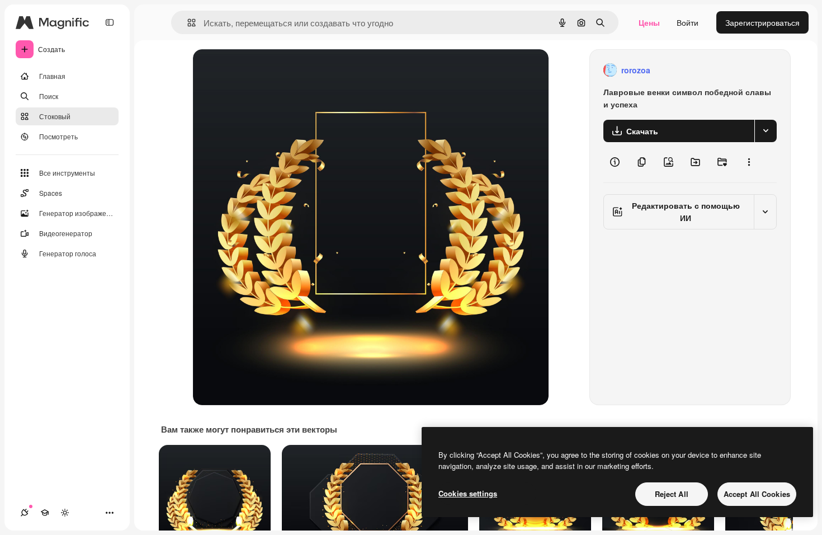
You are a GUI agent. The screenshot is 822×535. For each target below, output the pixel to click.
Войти (687, 22)
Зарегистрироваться (762, 22)
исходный (268, 70)
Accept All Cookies (757, 494)
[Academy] (45, 513)
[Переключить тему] (65, 513)
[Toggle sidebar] (110, 22)
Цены (649, 22)
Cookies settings (467, 493)
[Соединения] (25, 513)
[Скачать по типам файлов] (765, 131)
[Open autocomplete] (187, 22)
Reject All (671, 494)
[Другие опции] (749, 162)
